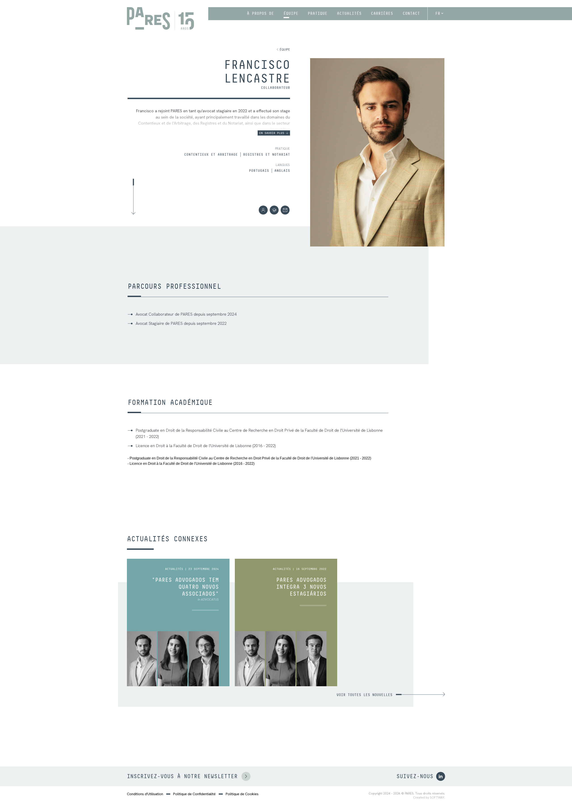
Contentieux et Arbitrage (211, 155)
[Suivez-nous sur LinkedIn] (440, 776)
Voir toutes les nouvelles (364, 695)
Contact (411, 13)
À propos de (260, 13)
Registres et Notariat (266, 155)
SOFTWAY (437, 797)
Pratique (317, 13)
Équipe (291, 13)
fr (437, 13)
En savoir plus (272, 133)
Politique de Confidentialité (194, 794)
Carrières (382, 13)
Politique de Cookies (242, 794)
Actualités (349, 13)
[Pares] (160, 18)
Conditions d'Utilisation (145, 794)
